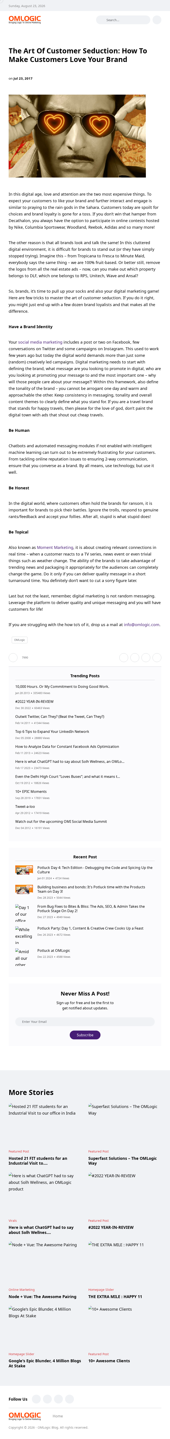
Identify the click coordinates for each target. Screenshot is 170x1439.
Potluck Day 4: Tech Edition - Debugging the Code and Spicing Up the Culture (95, 869)
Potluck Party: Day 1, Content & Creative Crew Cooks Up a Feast (90, 928)
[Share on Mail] (145, 657)
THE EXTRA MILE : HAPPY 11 (115, 1296)
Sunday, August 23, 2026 (27, 6)
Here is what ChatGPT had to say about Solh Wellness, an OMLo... (69, 761)
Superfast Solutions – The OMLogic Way (122, 1161)
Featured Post (19, 1151)
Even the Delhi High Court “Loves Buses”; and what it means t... (67, 776)
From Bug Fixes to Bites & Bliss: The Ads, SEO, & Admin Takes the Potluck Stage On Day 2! (91, 908)
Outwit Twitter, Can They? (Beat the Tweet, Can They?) (59, 716)
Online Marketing (22, 1289)
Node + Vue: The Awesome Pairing (42, 1296)
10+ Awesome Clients (109, 1361)
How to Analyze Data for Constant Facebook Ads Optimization (67, 746)
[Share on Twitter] (134, 657)
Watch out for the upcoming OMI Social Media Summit (61, 821)
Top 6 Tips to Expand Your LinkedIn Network (52, 731)
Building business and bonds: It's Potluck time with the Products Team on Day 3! (91, 889)
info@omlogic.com (141, 624)
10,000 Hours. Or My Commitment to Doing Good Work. (62, 686)
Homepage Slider (101, 1289)
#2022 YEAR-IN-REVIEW (34, 701)
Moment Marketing (55, 547)
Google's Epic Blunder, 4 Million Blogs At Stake (45, 1363)
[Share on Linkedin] (157, 657)
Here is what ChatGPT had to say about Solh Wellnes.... (41, 1230)
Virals (13, 1220)
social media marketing (40, 342)
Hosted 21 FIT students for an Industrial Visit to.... (38, 1161)
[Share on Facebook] (123, 657)
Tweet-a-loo (25, 806)
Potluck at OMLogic (53, 950)
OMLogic (19, 640)
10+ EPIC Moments (31, 791)
